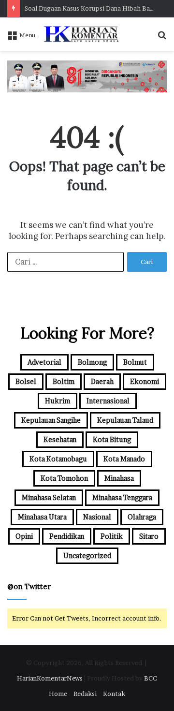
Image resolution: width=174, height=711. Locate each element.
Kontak (114, 693)
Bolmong (92, 362)
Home (58, 693)
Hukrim (57, 401)
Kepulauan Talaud (125, 420)
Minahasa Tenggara (122, 497)
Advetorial (44, 362)
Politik (112, 536)
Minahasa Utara (42, 517)
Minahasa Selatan (49, 497)
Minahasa (119, 478)
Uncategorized (87, 555)
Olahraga (142, 517)
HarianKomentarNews (50, 678)
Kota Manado (124, 459)
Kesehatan (60, 439)
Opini (24, 536)
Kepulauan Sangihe (51, 420)
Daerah (102, 381)
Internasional (108, 401)
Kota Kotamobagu (58, 459)
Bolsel (25, 381)
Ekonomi (144, 381)
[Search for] (162, 38)
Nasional (97, 517)
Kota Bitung (112, 439)
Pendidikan (66, 536)
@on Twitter (29, 586)
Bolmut (135, 362)
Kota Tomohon (64, 478)
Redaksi (85, 693)
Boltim (63, 381)
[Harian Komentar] (81, 34)
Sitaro (149, 536)
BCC (150, 678)
